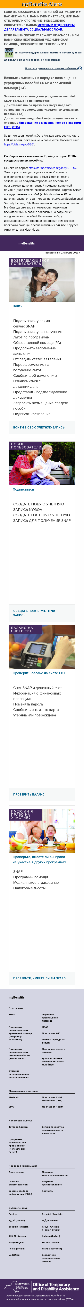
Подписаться (23, 489)
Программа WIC (51, 1033)
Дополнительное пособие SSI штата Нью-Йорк (53, 1061)
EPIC (11, 1107)
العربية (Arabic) (17, 1221)
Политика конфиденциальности (55, 1174)
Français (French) (52, 1249)
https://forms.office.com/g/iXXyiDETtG (52, 168)
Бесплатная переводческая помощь (51, 1258)
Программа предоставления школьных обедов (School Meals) (19, 1054)
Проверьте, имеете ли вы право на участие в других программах (39, 859)
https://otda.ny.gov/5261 (19, 144)
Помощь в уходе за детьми (53, 1041)
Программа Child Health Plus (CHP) (52, 1099)
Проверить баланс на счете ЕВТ (39, 673)
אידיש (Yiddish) (51, 1242)
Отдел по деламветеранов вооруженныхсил (19, 1074)
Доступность (16, 1172)
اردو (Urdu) (15, 1255)
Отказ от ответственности (18, 1183)
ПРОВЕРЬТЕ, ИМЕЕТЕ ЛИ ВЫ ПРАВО (39, 978)
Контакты (47, 1191)
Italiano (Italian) (51, 1236)
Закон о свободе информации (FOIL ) (20, 1192)
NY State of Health (52, 1107)
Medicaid (14, 1097)
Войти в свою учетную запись (39, 427)
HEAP (45, 1027)
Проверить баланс (29, 794)
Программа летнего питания (53, 1051)
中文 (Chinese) (50, 1221)
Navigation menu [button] (6, 243)
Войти (17, 306)
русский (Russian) (19, 1227)
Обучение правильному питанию (50, 1018)
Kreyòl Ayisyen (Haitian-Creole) (51, 1228)
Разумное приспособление (52, 1183)
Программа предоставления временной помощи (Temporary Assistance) (20, 1033)
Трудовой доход (18, 1127)
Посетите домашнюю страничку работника (51, 68)
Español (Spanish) (52, 1214)
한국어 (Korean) (18, 1236)
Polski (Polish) (17, 1249)
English (13, 1214)
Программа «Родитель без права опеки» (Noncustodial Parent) (17, 1145)
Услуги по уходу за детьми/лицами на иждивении (53, 1130)
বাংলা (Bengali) (16, 1242)
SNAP (12, 1015)
